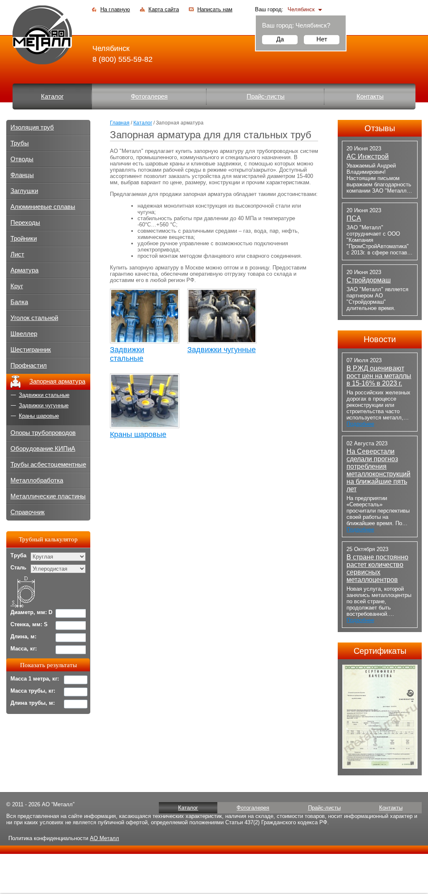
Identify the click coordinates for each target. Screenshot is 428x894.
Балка (19, 302)
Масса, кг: (23, 648)
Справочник (27, 512)
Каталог (52, 96)
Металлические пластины (48, 496)
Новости (380, 339)
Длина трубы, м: (32, 703)
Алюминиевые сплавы (42, 206)
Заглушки (24, 191)
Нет (321, 39)
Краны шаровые (138, 434)
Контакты (370, 96)
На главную (115, 9)
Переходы (25, 222)
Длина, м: (23, 636)
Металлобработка (36, 480)
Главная (120, 123)
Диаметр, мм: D (31, 612)
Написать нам (214, 9)
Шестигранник (30, 349)
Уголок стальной (34, 318)
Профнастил (28, 365)
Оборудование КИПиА (42, 448)
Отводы (21, 159)
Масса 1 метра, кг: (34, 679)
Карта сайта (163, 9)
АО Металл (104, 838)
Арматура (24, 270)
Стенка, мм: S (29, 624)
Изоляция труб (32, 127)
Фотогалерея (149, 96)
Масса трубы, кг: (32, 691)
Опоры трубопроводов (43, 432)
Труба (18, 555)
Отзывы (379, 128)
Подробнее (360, 424)
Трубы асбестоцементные (48, 464)
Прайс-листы (266, 96)
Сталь (18, 567)
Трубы (19, 143)
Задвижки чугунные (221, 349)
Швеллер (23, 333)
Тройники (23, 238)
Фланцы (22, 175)
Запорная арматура (57, 381)
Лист (17, 254)
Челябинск (301, 9)
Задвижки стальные (127, 354)
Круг (16, 286)
